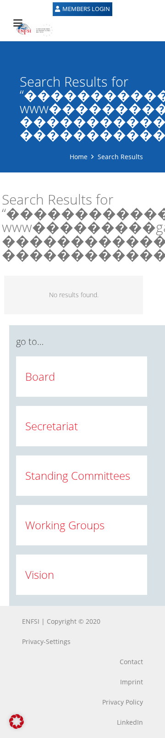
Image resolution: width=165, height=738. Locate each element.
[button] (16, 721)
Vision (39, 574)
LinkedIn (130, 722)
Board (40, 376)
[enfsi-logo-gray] (30, 30)
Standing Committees (77, 475)
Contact (131, 661)
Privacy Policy (122, 702)
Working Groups (64, 525)
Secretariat (51, 425)
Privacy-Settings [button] (46, 641)
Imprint (131, 681)
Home (79, 156)
